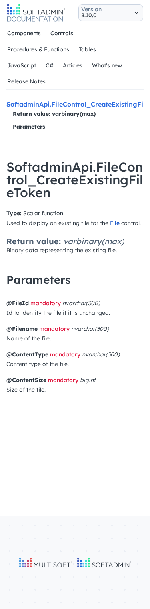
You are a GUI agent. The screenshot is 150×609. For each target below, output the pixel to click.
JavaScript (21, 65)
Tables (87, 49)
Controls (61, 33)
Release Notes (26, 81)
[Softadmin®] (36, 20)
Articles (72, 65)
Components (24, 33)
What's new (107, 65)
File (115, 223)
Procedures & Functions (38, 49)
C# (49, 65)
